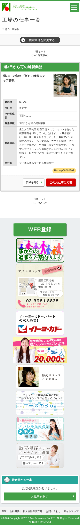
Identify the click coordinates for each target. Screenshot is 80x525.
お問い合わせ (53, 511)
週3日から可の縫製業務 (22, 67)
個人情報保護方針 (33, 511)
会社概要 (14, 511)
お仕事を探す (39, 496)
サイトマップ (71, 511)
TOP (4, 511)
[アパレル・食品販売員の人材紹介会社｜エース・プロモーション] (20, 7)
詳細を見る (32, 182)
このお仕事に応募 (60, 182)
